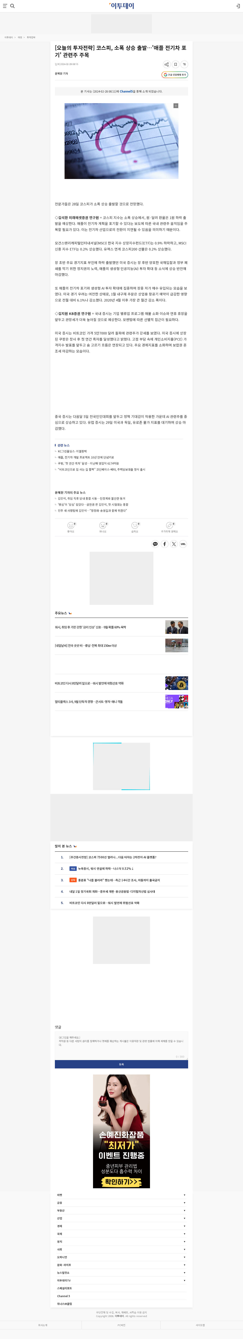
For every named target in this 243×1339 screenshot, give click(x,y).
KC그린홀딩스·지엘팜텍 (72, 451)
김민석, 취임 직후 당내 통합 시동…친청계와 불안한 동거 (91, 498)
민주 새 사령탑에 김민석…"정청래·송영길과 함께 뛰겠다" (92, 511)
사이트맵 (200, 1325)
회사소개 (42, 1325)
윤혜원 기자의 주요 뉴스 (70, 492)
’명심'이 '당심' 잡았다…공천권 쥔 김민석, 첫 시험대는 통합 (93, 504)
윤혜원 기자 (61, 73)
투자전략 (31, 37)
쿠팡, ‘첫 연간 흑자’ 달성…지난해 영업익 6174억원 (88, 463)
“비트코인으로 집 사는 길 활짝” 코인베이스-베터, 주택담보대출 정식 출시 (101, 469)
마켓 (20, 37)
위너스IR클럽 (64, 1304)
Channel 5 (63, 1296)
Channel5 (126, 91)
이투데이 (9, 37)
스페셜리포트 (64, 1288)
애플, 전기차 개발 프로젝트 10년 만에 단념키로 (86, 457)
